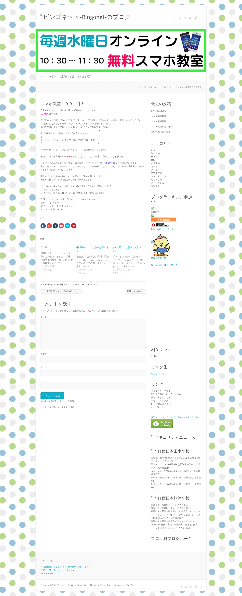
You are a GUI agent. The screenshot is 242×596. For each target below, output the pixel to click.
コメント (44, 316)
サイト (43, 380)
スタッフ (75, 284)
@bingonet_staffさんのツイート (166, 265)
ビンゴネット (157, 407)
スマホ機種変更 (158, 116)
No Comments (89, 284)
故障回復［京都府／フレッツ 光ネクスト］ (171, 504)
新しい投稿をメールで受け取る (59, 407)
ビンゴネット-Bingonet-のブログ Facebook (173, 17)
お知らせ (155, 166)
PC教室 (154, 156)
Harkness (155, 356)
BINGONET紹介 (48, 76)
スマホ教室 (156, 173)
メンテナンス (157, 182)
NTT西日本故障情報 (171, 498)
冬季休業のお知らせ (160, 131)
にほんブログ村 (158, 258)
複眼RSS (50, 573)
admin (47, 284)
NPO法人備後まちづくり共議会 (166, 394)
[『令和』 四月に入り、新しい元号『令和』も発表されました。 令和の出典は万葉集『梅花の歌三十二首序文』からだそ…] (58, 258)
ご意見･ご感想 (66, 76)
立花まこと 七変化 (160, 390)
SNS (153, 159)
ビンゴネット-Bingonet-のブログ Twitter (178, 17)
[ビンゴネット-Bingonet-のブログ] (85, 17)
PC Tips (155, 153)
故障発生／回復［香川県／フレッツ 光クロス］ (174, 521)
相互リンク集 (157, 373)
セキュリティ (157, 179)
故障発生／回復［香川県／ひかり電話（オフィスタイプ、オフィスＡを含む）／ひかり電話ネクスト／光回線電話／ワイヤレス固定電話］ (175, 514)
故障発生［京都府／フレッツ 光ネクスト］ (171, 508)
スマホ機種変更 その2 (162, 126)
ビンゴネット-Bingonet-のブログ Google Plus (183, 17)
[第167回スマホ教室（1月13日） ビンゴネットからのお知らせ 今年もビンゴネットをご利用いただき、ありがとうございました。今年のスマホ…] (130, 260)
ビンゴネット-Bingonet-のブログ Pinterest (188, 17)
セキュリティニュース (174, 437)
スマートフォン (158, 176)
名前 (43, 354)
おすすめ (155, 163)
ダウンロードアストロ (162, 400)
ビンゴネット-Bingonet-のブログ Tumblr (193, 17)
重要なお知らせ (136, 291)
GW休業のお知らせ (160, 111)
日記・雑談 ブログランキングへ (165, 228)
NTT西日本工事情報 (171, 451)
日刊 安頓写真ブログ (161, 404)
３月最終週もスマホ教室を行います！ (61, 291)
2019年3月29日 (60, 284)
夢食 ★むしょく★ (160, 397)
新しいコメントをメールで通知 (59, 401)
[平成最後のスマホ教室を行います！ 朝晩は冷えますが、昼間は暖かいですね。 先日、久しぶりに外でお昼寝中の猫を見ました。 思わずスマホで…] (94, 260)
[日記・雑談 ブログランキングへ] (160, 223)
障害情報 (155, 186)
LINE (153, 150)
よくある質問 (84, 76)
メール (44, 367)
